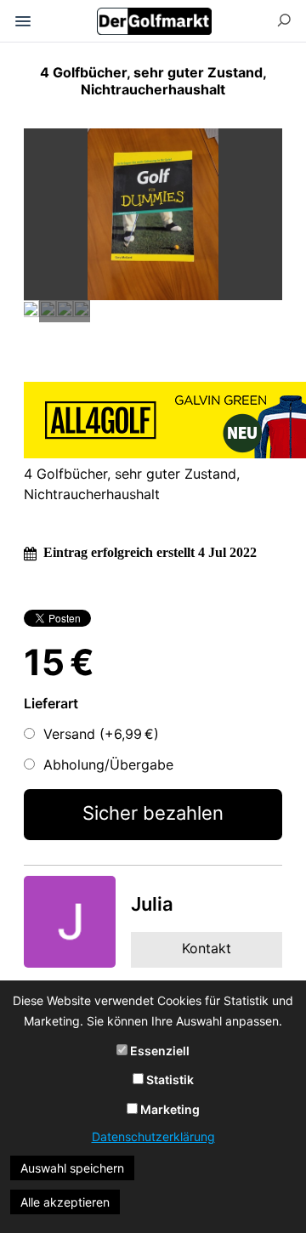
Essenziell (159, 1050)
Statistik (169, 1079)
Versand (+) (101, 733)
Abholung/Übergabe (108, 764)
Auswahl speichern (72, 1168)
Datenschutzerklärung (153, 1136)
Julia (152, 904)
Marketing (169, 1109)
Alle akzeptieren (65, 1202)
